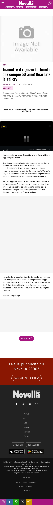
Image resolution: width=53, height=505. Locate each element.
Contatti (26, 478)
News (5, 65)
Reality (26, 418)
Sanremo (10, 7)
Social (26, 423)
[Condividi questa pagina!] (29, 502)
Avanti (26, 338)
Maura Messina (9, 84)
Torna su (26, 490)
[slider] (14, 150)
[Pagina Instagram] (50, 3)
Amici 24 (19, 7)
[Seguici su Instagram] (3, 502)
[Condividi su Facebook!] (9, 502)
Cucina (26, 436)
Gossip (26, 427)
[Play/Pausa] (3, 150)
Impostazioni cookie (26, 486)
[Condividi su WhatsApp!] (16, 502)
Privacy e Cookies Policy (26, 482)
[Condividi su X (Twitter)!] (22, 502)
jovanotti (7, 88)
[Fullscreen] (49, 150)
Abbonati (43, 7)
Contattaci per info (26, 377)
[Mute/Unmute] (7, 150)
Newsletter (31, 7)
